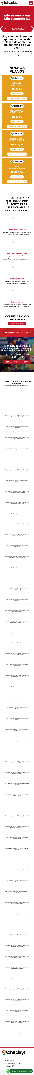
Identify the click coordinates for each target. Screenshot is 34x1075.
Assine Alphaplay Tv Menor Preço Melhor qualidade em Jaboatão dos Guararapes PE (17, 1032)
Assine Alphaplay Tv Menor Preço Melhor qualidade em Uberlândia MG (17, 730)
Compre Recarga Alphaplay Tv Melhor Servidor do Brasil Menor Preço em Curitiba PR (17, 654)
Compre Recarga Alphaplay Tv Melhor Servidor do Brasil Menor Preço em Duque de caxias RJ (17, 978)
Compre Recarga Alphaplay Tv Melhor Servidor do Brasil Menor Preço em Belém (17, 568)
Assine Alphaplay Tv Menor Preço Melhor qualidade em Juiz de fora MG (17, 751)
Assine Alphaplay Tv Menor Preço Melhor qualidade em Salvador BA (17, 741)
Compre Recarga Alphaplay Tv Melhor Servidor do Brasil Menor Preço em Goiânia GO (17, 773)
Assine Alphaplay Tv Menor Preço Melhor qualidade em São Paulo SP (17, 784)
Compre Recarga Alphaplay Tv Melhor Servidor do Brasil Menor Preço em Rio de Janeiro (17, 503)
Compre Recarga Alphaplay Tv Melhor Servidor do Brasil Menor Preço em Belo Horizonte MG (17, 492)
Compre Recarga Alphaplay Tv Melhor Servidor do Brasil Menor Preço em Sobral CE (17, 459)
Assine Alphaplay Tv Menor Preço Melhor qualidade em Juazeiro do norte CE (17, 795)
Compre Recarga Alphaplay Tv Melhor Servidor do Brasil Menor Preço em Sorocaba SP (17, 1000)
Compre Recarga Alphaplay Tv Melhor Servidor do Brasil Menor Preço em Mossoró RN (17, 870)
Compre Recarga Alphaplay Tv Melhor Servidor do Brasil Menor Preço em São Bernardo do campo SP (17, 632)
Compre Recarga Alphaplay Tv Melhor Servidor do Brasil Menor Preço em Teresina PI (17, 1022)
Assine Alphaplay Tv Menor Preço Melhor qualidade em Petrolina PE (17, 578)
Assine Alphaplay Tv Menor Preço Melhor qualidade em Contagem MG (17, 805)
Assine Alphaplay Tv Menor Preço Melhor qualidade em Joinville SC (17, 481)
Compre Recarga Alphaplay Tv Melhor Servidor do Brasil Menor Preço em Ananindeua (17, 438)
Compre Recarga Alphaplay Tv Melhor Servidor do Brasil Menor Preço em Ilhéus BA (17, 968)
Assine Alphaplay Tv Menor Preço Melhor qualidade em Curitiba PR (17, 1011)
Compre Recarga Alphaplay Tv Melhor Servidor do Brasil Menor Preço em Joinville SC (17, 535)
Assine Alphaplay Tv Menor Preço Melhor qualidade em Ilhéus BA (17, 881)
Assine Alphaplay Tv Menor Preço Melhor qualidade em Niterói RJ (17, 719)
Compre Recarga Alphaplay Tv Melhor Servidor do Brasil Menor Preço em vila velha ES (17, 816)
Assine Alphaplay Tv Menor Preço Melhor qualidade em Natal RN (17, 449)
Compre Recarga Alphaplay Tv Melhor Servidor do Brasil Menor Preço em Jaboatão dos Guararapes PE (17, 470)
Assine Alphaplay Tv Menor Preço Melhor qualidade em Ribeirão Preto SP (17, 859)
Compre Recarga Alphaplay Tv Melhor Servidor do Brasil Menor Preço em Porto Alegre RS (17, 524)
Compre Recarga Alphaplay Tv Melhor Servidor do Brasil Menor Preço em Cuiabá (17, 762)
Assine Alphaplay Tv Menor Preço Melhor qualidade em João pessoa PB (17, 600)
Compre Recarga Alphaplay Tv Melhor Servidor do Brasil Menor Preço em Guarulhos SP (17, 903)
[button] (31, 3)
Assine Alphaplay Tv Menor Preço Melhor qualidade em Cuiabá (17, 395)
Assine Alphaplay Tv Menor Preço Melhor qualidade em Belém (17, 935)
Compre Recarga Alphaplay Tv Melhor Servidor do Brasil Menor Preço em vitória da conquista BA (17, 557)
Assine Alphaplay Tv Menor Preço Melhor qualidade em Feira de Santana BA (17, 589)
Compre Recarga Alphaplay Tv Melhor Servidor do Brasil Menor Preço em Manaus (17, 513)
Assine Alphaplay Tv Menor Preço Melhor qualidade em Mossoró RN (17, 427)
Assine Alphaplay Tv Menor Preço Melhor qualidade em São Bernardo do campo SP (17, 924)
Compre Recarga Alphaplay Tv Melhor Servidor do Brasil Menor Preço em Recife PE (17, 957)
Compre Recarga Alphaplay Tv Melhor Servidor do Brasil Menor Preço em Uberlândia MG (17, 989)
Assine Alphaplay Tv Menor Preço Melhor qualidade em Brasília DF (17, 643)
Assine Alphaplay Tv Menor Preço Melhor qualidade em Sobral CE (17, 697)
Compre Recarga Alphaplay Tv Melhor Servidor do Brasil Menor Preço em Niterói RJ (17, 676)
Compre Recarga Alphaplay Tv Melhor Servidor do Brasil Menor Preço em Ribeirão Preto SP (17, 827)
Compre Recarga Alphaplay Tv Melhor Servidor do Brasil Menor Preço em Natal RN (17, 611)
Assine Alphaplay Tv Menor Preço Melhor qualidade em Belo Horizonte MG (17, 914)
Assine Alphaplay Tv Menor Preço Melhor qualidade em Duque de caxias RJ (17, 838)
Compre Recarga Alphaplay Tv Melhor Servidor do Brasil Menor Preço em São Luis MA (17, 416)
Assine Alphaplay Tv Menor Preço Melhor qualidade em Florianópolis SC (17, 665)
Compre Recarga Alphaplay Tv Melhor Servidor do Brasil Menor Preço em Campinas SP (17, 686)
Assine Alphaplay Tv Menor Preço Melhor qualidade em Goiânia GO (17, 849)
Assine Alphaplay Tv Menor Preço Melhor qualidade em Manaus (17, 708)
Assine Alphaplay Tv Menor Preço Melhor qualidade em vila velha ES (17, 892)
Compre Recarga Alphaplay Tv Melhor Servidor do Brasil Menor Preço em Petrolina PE (17, 946)
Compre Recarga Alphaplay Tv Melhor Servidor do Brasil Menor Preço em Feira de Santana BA (17, 405)
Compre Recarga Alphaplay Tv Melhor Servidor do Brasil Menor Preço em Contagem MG (17, 622)
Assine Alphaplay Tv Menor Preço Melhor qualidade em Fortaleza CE (17, 546)
